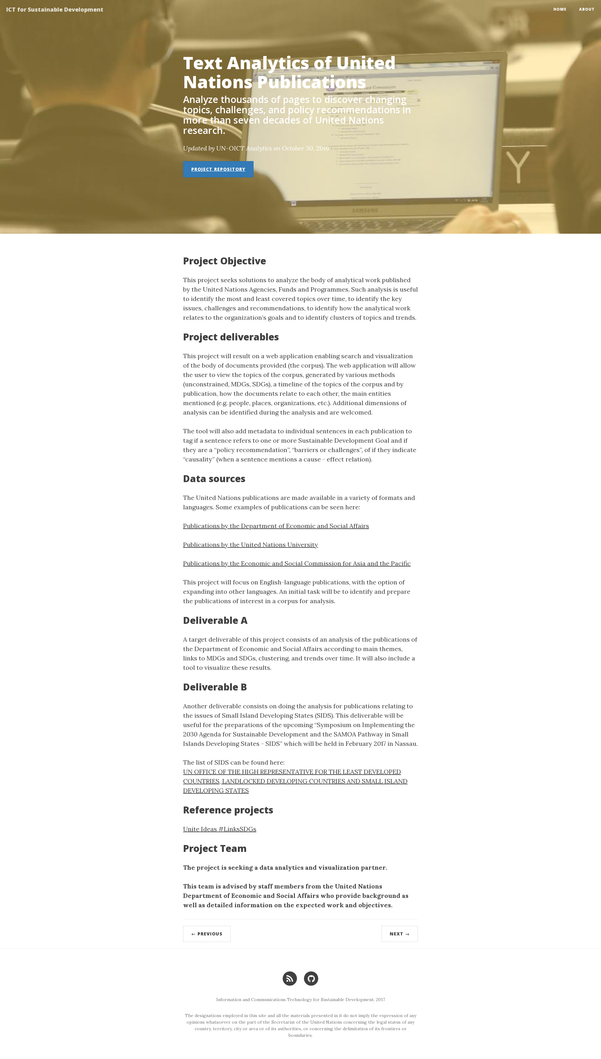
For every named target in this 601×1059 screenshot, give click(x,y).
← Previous (207, 934)
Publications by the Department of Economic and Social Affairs (276, 526)
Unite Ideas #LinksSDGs (219, 829)
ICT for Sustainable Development (54, 9)
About (587, 9)
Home (560, 9)
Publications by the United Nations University (250, 544)
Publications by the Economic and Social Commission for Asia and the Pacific (297, 563)
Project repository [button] (218, 169)
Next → (400, 934)
